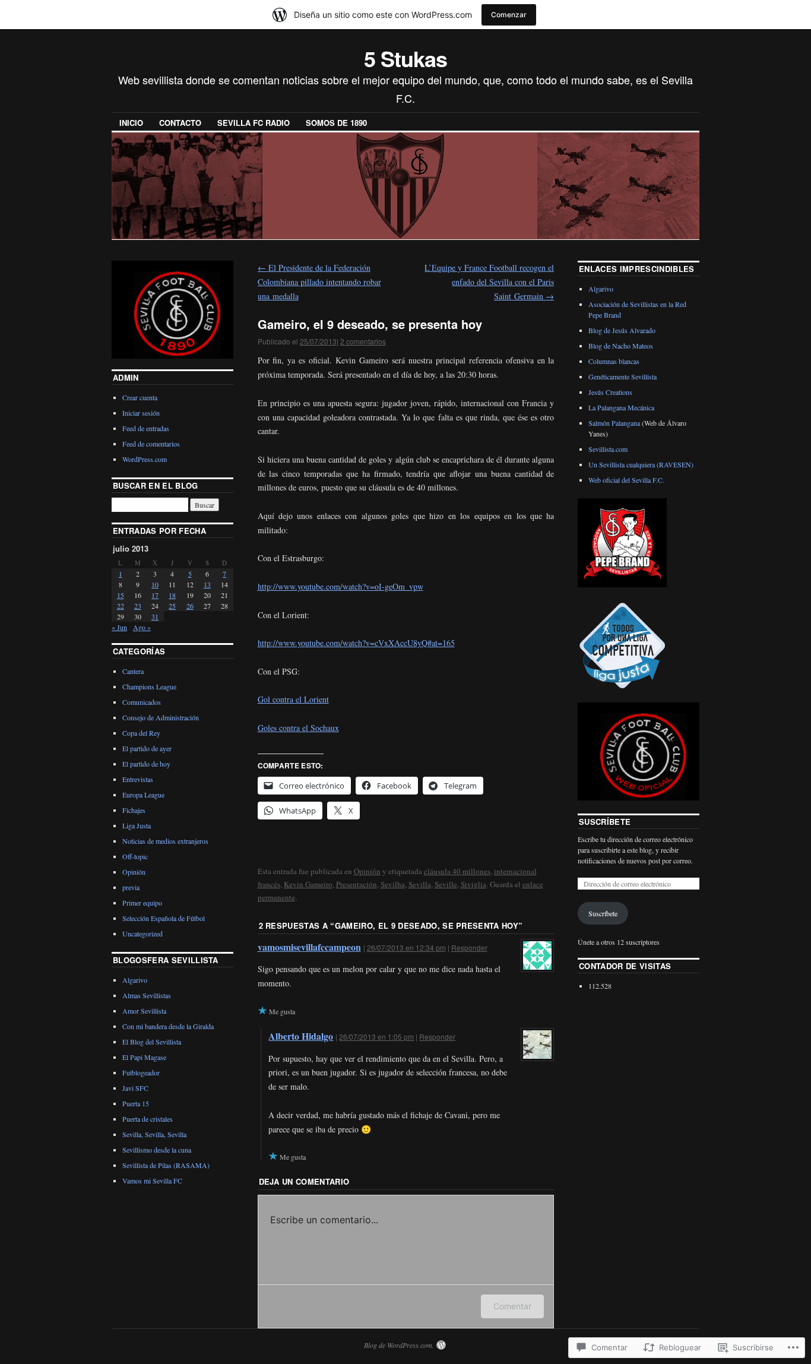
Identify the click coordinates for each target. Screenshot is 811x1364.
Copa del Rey (141, 733)
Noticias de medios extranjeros (165, 841)
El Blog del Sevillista (151, 1041)
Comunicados (141, 702)
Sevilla (419, 884)
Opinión (367, 871)
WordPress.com (144, 459)
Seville (446, 884)
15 (120, 595)
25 (172, 605)
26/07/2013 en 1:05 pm (376, 1036)
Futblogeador (141, 1072)
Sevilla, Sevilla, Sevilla (154, 1134)
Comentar (512, 1306)
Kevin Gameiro (308, 884)
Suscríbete (605, 821)
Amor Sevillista (144, 1010)
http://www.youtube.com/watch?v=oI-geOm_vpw (340, 586)
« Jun (119, 627)
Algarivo (134, 980)
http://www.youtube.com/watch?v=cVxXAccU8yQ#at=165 (356, 642)
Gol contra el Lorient (293, 699)
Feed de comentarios (151, 443)
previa (131, 887)
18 (172, 595)
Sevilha (393, 884)
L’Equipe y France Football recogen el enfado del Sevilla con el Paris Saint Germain (489, 282)
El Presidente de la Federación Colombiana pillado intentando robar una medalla (319, 282)
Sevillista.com (608, 449)
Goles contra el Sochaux (298, 727)
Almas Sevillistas (146, 995)
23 (137, 605)
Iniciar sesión (141, 412)
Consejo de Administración (160, 717)
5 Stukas (405, 58)
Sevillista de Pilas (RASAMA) (166, 1165)
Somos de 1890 (336, 122)
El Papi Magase (144, 1057)
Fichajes (133, 810)
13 (207, 584)
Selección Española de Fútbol (163, 918)
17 (155, 595)
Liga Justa (136, 825)
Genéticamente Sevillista (622, 376)
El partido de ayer (147, 748)
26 (190, 605)
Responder (469, 947)
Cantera (133, 671)
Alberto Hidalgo (300, 1036)
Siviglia (473, 884)
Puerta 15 (135, 1103)
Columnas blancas (613, 361)
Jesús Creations (610, 392)
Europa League (143, 794)
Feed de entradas (145, 428)
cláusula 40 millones (457, 871)
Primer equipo (142, 902)
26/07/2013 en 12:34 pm (406, 947)
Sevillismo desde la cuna (156, 1149)
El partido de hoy (146, 763)
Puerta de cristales (147, 1119)
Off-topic (135, 856)
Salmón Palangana (614, 423)
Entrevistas (137, 779)
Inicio (131, 122)
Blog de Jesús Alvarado (621, 330)
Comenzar (509, 14)
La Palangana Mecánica (621, 407)
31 (155, 616)
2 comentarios (363, 341)
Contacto (180, 122)
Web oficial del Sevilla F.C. (626, 480)
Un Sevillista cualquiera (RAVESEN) (640, 464)
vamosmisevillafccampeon (309, 947)
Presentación (356, 884)
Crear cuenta (139, 397)
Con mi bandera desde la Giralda (168, 1026)
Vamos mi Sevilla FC (152, 1180)
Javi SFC (135, 1088)
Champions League (149, 686)
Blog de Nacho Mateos (620, 345)
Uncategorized (142, 933)
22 (120, 605)
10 (155, 584)
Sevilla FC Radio (253, 122)
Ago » (142, 627)
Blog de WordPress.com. (399, 1345)
